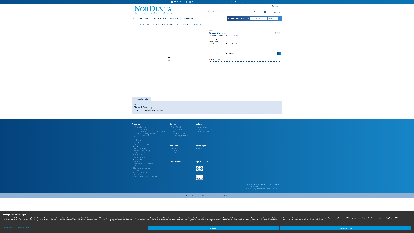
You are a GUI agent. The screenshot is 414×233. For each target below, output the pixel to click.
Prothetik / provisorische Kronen (144, 144)
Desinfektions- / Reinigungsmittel (144, 133)
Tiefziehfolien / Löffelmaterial (143, 164)
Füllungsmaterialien (139, 138)
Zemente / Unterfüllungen (142, 151)
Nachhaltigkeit (221, 195)
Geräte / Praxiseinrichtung (142, 153)
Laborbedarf (158, 18)
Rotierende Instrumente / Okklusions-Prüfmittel (149, 131)
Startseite (135, 24)
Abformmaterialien (139, 127)
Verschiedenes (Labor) (140, 179)
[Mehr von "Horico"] (277, 33)
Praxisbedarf (140, 18)
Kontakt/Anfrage (201, 127)
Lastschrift (174, 153)
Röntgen (136, 146)
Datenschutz (207, 195)
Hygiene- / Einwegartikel (141, 136)
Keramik (136, 170)
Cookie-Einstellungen (178, 133)
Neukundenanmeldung (204, 129)
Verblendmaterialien (140, 172)
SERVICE (174, 18)
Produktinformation (141, 99)
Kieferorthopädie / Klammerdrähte (145, 177)
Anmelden (278, 6)
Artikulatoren (137, 159)
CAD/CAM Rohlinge (140, 155)
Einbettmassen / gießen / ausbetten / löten (148, 166)
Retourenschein (176, 129)
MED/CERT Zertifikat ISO (199, 168)
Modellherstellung (139, 157)
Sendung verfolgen (201, 149)
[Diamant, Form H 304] (169, 61)
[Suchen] (255, 12)
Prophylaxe (137, 140)
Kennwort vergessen (203, 131)
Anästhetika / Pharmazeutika (143, 129)
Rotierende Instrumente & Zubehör (154, 24)
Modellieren (137, 161)
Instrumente (137, 142)
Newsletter (174, 131)
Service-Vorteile (176, 127)
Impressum (188, 195)
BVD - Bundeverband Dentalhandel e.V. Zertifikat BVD (199, 177)
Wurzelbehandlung (139, 149)
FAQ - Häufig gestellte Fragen (181, 136)
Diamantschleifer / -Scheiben (179, 24)
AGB (197, 195)
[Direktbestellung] (280, 18)
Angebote (187, 18)
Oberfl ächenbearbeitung (141, 168)
